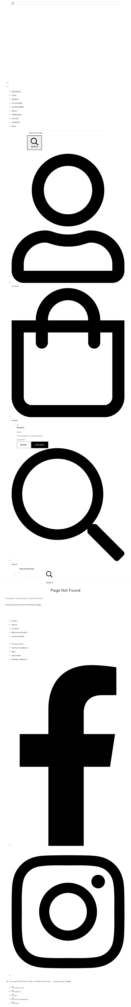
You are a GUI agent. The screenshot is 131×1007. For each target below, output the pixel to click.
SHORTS (15, 99)
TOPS (14, 95)
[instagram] (68, 975)
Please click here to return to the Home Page (22, 604)
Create (68, 981)
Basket (23, 445)
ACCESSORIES (18, 107)
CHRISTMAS (17, 114)
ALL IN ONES (17, 103)
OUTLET (15, 118)
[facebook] (68, 845)
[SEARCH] (49, 574)
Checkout (40, 445)
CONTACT (16, 122)
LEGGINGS (16, 91)
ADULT (15, 111)
